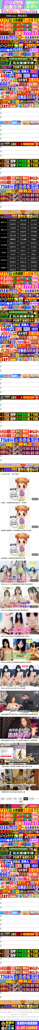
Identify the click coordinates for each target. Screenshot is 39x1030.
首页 (2, 799)
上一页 (9, 799)
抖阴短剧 (23, 269)
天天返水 (34, 247)
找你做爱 (34, 235)
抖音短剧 (13, 251)
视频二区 (4, 230)
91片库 (13, 254)
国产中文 (13, 266)
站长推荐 (4, 237)
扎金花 (23, 247)
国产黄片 (13, 258)
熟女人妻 (23, 258)
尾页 (21, 801)
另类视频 (34, 232)
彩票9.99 (13, 247)
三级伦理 (13, 228)
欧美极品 (23, 224)
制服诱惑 (34, 262)
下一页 (32, 799)
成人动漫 (34, 224)
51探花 (33, 251)
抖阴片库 (4, 260)
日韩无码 (34, 269)
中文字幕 (23, 228)
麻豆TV (23, 251)
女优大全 (23, 254)
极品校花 (13, 269)
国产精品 (13, 220)
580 (20, 799)
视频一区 (4, 222)
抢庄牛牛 (23, 243)
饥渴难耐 (23, 235)
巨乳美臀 (34, 228)
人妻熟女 (13, 232)
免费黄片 (34, 258)
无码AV (3, 252)
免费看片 (4, 268)
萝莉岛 (34, 254)
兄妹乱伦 (23, 266)
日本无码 (34, 220)
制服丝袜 (23, 232)
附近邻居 (13, 235)
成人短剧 (34, 266)
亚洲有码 (13, 224)
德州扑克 (34, 243)
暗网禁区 (13, 262)
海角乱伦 (23, 262)
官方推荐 (4, 245)
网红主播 (23, 220)
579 (15, 799)
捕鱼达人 (13, 243)
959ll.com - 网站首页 (16, 15)
